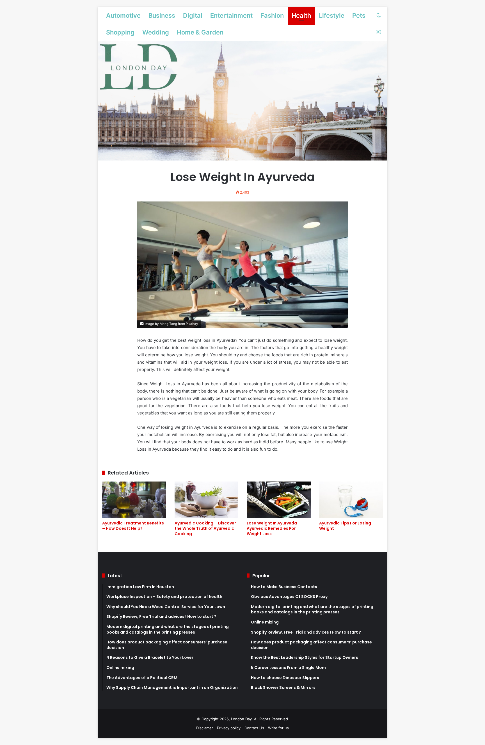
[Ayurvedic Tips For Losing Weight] (351, 499)
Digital (192, 15)
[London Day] (242, 101)
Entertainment (231, 15)
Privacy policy (229, 728)
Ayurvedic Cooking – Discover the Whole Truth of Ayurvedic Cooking (205, 528)
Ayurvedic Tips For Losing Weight (345, 525)
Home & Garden (200, 32)
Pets (358, 15)
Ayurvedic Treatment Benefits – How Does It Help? (133, 525)
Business (161, 15)
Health (301, 15)
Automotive (123, 15)
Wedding (155, 32)
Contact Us (254, 728)
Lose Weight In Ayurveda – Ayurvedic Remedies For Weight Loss (274, 528)
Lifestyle (331, 15)
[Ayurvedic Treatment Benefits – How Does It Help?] (134, 499)
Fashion (272, 15)
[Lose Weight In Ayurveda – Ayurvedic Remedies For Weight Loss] (279, 499)
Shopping (120, 32)
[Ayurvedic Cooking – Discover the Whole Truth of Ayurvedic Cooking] (207, 499)
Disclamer (204, 728)
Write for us (278, 728)
